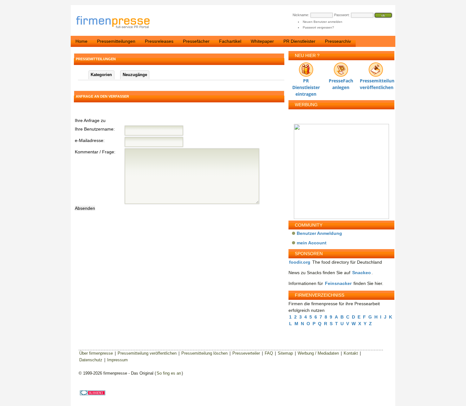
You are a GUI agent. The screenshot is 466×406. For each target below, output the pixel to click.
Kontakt (351, 353)
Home (81, 41)
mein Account (312, 242)
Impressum (117, 360)
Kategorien (101, 74)
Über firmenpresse (96, 353)
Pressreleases (159, 41)
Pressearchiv (338, 41)
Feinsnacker (338, 283)
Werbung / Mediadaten (318, 353)
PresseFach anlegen (341, 82)
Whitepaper (262, 41)
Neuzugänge (135, 74)
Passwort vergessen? (318, 27)
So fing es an (169, 373)
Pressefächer (196, 41)
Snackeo (361, 272)
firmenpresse (117, 22)
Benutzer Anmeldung (319, 233)
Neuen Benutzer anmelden (322, 21)
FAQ (269, 353)
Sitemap (285, 353)
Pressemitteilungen (116, 41)
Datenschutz (90, 360)
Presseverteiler (246, 353)
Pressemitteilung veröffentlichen (376, 82)
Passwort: (342, 15)
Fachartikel (230, 41)
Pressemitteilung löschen (204, 353)
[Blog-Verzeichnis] (92, 393)
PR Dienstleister (299, 41)
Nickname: (301, 15)
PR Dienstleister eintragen (306, 82)
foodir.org (299, 262)
